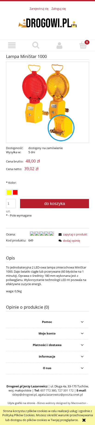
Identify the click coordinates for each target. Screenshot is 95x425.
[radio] (9, 192)
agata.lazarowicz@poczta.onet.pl (60, 394)
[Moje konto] (59, 45)
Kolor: (11, 183)
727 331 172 (66, 390)
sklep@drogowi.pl (24, 394)
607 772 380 (48, 390)
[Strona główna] (47, 22)
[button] (12, 45)
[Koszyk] (83, 45)
